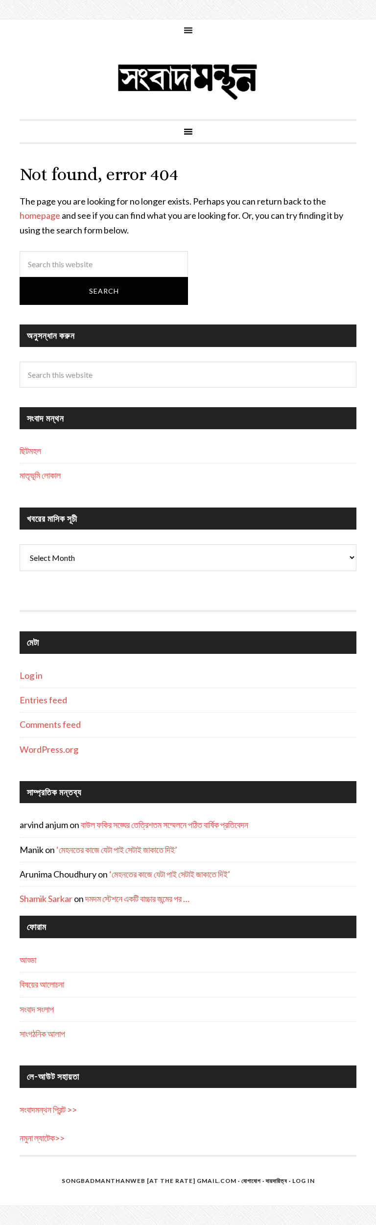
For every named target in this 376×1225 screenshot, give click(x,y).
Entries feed (43, 699)
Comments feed (50, 724)
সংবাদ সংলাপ (37, 1009)
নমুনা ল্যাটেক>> (42, 1138)
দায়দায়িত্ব (276, 1180)
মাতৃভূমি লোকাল (40, 475)
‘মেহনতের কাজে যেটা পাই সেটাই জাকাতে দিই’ (116, 849)
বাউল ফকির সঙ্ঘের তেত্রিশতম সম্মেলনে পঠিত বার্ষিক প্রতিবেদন (164, 824)
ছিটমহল (30, 450)
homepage (40, 215)
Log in (31, 675)
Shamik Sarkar (46, 898)
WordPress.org (49, 749)
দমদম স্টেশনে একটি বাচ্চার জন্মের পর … (137, 898)
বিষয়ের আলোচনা (42, 984)
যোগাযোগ (251, 1180)
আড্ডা (28, 959)
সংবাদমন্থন (188, 80)
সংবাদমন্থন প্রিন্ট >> (48, 1109)
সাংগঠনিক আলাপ (42, 1033)
